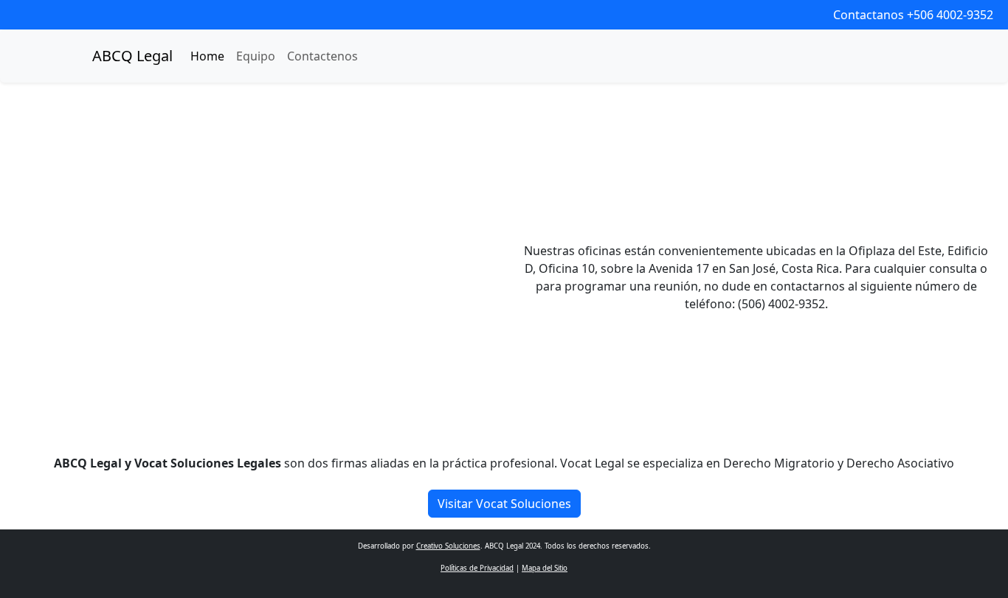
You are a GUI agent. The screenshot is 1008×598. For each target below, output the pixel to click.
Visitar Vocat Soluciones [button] (504, 504)
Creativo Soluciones (448, 546)
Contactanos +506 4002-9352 (913, 15)
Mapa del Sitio (544, 568)
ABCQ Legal (132, 56)
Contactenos (322, 56)
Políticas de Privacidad (477, 568)
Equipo (255, 56)
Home (207, 56)
